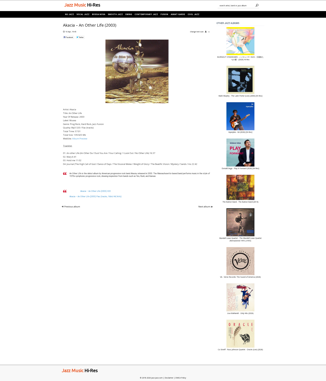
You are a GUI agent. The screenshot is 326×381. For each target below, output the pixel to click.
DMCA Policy (180, 378)
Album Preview (79, 138)
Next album (204, 206)
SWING (128, 14)
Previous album (72, 206)
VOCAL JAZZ (83, 14)
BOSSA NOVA (98, 14)
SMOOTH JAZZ (115, 14)
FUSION (164, 14)
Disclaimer (169, 378)
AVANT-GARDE (178, 14)
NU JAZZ (69, 14)
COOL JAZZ (193, 14)
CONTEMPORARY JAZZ (146, 14)
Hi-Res (82, 4)
